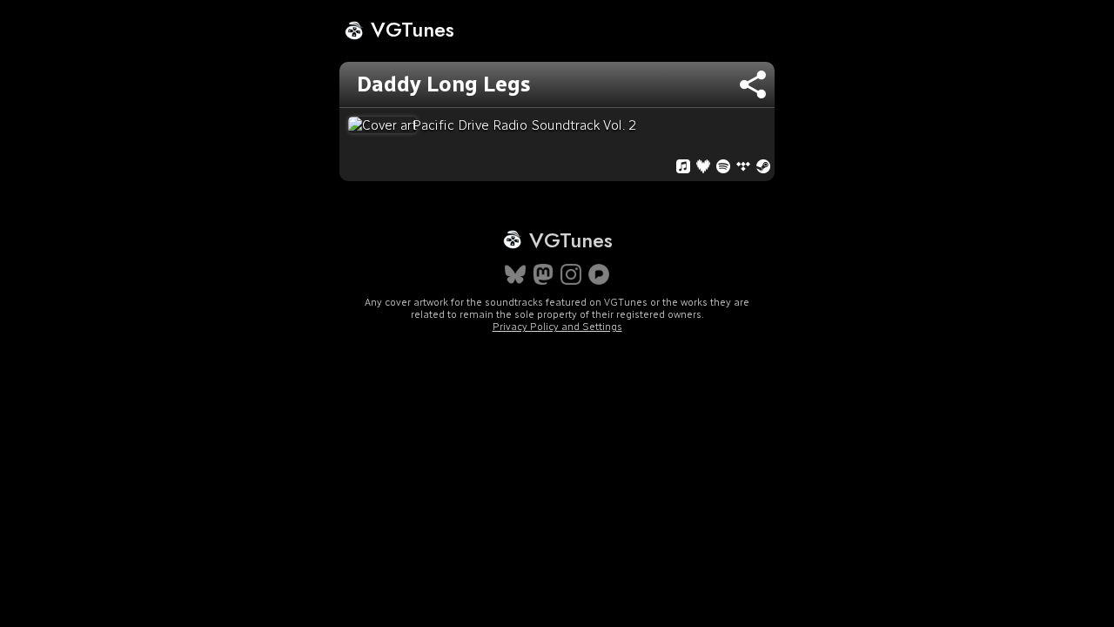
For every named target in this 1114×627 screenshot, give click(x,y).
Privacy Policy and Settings (557, 326)
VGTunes (409, 29)
